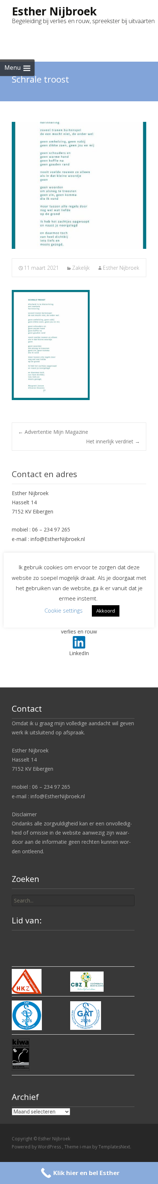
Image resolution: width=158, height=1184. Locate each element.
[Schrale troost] (79, 185)
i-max (86, 1147)
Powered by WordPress (37, 1147)
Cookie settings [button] (63, 610)
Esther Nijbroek (121, 267)
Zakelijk (81, 267)
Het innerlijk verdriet (113, 441)
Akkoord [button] (105, 610)
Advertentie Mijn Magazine (53, 431)
